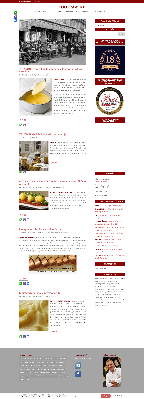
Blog (78, 12)
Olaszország (62, 372)
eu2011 (52, 362)
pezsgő (21, 376)
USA (52, 376)
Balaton (30, 358)
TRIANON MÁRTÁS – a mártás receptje (42, 134)
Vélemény (65, 233)
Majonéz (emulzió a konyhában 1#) (40, 293)
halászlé (44, 365)
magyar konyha (60, 369)
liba (41, 369)
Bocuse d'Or (46, 358)
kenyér (28, 369)
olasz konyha (54, 372)
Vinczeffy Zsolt (99, 227)
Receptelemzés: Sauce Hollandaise (40, 229)
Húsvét (60, 365)
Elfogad (105, 396)
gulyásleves (34, 365)
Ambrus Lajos (23, 358)
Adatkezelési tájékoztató (83, 359)
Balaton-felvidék (38, 358)
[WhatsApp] (15, 12)
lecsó (33, 369)
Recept (49, 75)
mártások (40, 233)
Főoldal (37, 12)
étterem (22, 379)
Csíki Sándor (26, 75)
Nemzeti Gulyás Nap (44, 372)
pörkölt (27, 376)
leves (37, 369)
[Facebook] (15, 20)
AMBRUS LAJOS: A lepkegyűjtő (110, 246)
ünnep (27, 379)
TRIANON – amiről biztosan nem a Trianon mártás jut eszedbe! (51, 70)
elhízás (32, 362)
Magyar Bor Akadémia (49, 369)
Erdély (47, 362)
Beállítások (118, 396)
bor (52, 358)
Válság (66, 376)
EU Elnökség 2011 (60, 362)
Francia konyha (42, 75)
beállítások (76, 397)
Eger (21, 362)
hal (39, 365)
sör (44, 376)
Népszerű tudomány (58, 187)
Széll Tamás (38, 376)
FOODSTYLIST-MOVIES (65, 12)
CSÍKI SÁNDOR (48, 12)
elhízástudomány (40, 362)
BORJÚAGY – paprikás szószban (111, 206)
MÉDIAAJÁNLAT (100, 12)
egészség (26, 362)
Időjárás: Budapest (101, 182)
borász (56, 358)
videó (56, 376)
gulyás (27, 365)
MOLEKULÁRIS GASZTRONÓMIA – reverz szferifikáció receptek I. (52, 183)
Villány (61, 376)
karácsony (22, 369)
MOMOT (36, 372)
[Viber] (15, 16)
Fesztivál (22, 365)
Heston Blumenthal (52, 365)
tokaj (48, 376)
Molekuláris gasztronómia (45, 187)
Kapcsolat (86, 12)
